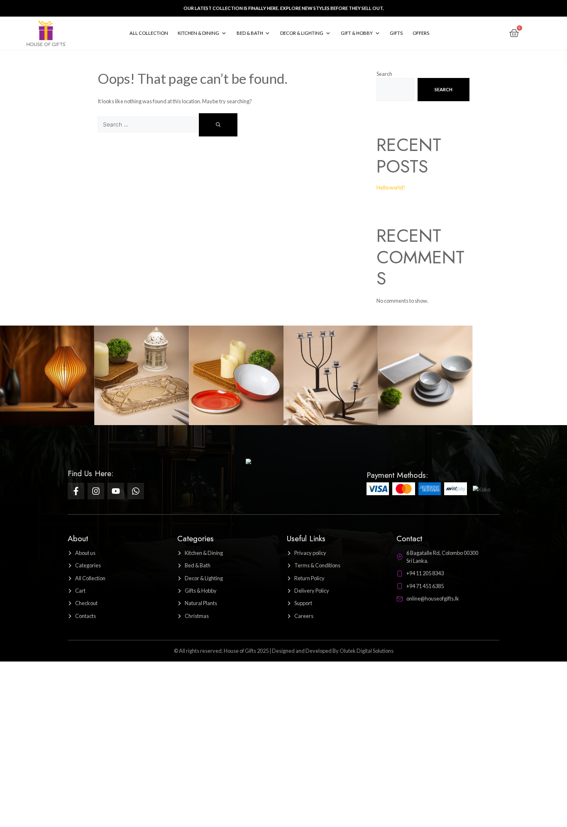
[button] (202, 33)
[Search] (218, 124)
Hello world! (390, 187)
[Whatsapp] (135, 491)
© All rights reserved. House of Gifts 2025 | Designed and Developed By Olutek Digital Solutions (283, 650)
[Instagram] (96, 491)
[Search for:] (148, 124)
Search (384, 74)
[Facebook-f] (76, 491)
